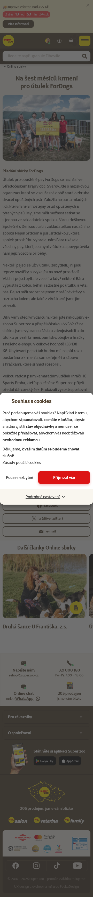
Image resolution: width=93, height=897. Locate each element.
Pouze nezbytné (19, 477)
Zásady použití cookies (22, 462)
